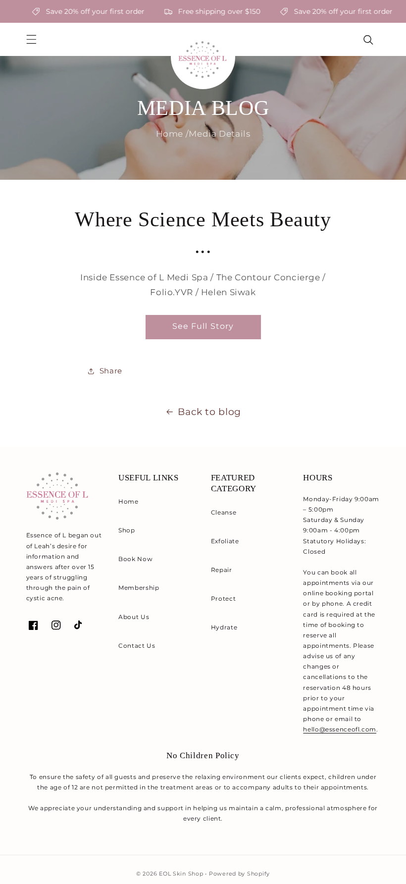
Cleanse (223, 512)
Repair (221, 569)
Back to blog (209, 411)
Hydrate (224, 627)
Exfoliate (225, 541)
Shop (126, 530)
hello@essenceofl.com (339, 729)
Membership (138, 587)
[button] (31, 39)
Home (128, 501)
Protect (223, 598)
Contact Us (136, 645)
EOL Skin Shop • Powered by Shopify (214, 874)
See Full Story (203, 326)
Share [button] (111, 370)
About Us (133, 617)
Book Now (135, 559)
